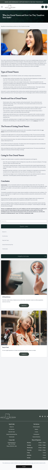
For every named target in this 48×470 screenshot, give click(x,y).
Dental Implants (36, 426)
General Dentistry (36, 436)
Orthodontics (36, 434)
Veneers (36, 429)
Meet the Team (5, 240)
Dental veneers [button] (4, 75)
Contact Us (24, 354)
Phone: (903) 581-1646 (12, 446)
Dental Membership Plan (7, 244)
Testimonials (5, 248)
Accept (24, 466)
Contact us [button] (35, 120)
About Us (4, 231)
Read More (24, 305)
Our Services (5, 236)
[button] (2, 7)
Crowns (36, 431)
